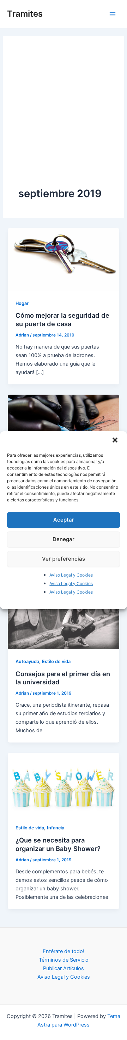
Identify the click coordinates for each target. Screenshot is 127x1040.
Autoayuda (27, 661)
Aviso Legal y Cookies (71, 574)
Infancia (55, 827)
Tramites (25, 14)
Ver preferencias (63, 558)
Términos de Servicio (64, 960)
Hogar (22, 303)
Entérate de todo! (63, 951)
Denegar (63, 539)
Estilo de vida (56, 661)
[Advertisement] (63, 119)
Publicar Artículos (63, 968)
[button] (115, 440)
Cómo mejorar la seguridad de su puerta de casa (62, 319)
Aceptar (63, 519)
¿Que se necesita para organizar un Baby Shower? (58, 844)
